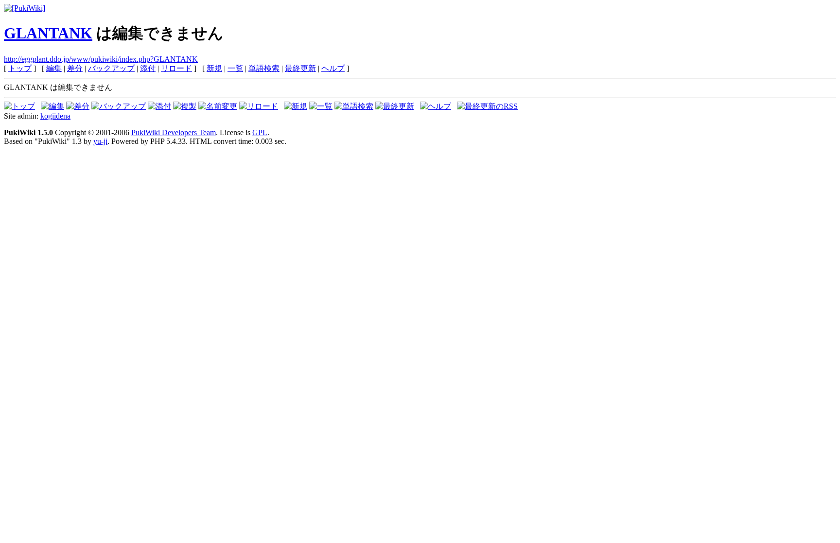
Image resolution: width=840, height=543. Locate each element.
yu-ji (100, 141)
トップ (20, 68)
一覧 (235, 68)
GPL (259, 132)
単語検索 (264, 68)
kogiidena (55, 116)
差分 (75, 68)
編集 (54, 68)
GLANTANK (48, 33)
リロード (176, 68)
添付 (148, 68)
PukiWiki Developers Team (173, 132)
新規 (214, 68)
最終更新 (300, 68)
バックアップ (111, 68)
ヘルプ (333, 68)
